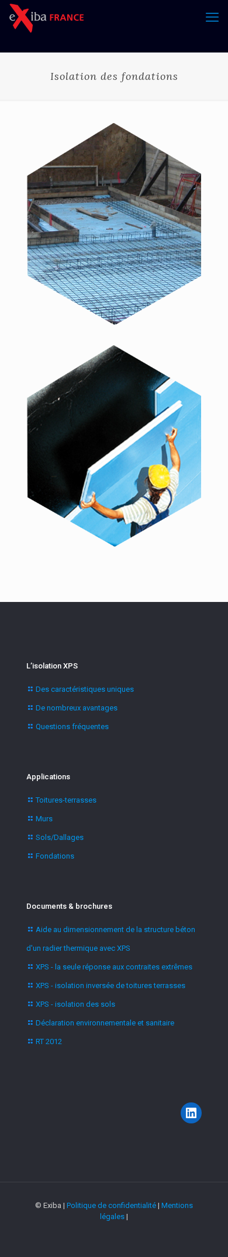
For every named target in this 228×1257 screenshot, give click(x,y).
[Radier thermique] (114, 224)
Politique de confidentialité (111, 1205)
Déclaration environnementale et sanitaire (105, 1022)
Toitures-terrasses (66, 800)
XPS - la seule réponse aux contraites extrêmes (114, 966)
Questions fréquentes (72, 726)
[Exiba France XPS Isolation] (46, 17)
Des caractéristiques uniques (85, 689)
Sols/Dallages (60, 837)
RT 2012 (49, 1041)
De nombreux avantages (77, 707)
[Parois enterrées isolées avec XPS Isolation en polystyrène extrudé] (114, 446)
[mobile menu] (212, 17)
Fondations (55, 856)
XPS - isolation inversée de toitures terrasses (110, 985)
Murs (44, 818)
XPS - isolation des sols (75, 1004)
